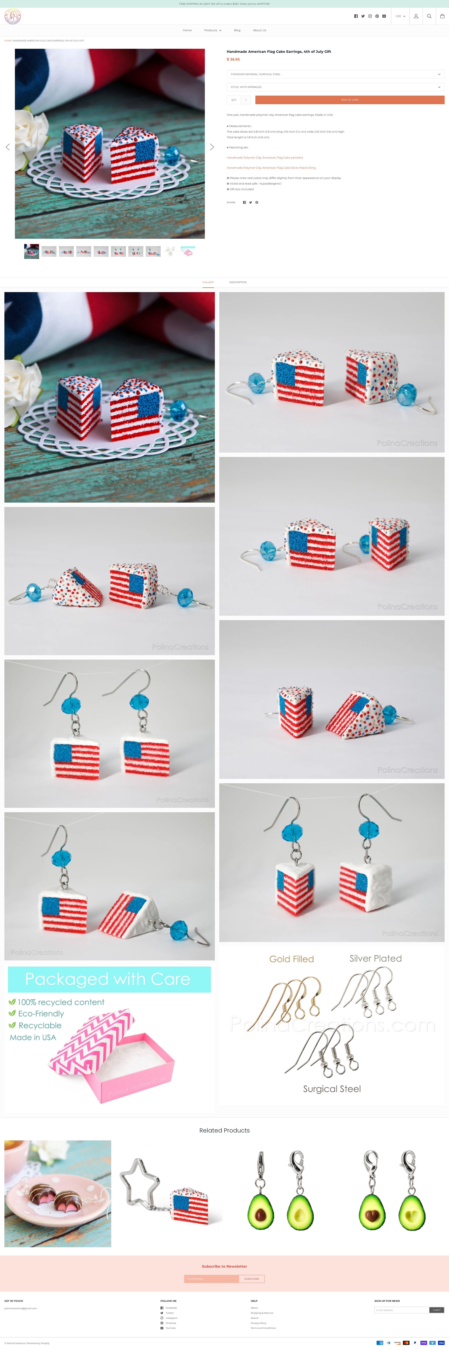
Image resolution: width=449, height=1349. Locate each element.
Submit (437, 1310)
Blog (237, 30)
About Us (259, 30)
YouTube (171, 1328)
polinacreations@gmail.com (20, 1308)
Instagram (171, 1318)
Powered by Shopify (38, 1343)
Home (187, 30)
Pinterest (171, 1323)
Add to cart (350, 99)
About (254, 1307)
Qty (233, 100)
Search (255, 1318)
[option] (110, 144)
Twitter (170, 1312)
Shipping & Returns (262, 1312)
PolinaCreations (16, 1343)
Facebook (171, 1307)
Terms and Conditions (263, 1328)
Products (211, 30)
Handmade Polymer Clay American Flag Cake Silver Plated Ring (271, 167)
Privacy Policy (258, 1323)
